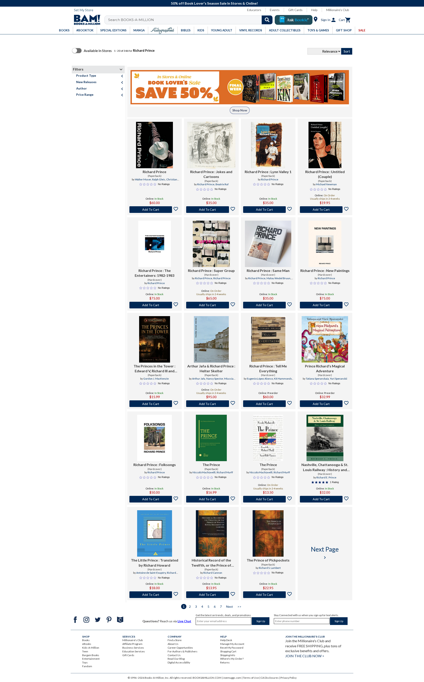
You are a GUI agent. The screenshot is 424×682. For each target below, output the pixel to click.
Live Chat (184, 621)
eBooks (86, 644)
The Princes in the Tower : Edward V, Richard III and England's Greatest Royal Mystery (154, 369)
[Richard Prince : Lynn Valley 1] (268, 145)
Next (229, 606)
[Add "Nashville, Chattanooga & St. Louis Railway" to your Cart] (325, 499)
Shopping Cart (228, 651)
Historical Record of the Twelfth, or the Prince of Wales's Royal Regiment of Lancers (211, 563)
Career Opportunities (180, 647)
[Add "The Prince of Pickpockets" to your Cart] (268, 594)
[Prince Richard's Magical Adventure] (325, 339)
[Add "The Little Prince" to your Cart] (154, 594)
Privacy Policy (288, 677)
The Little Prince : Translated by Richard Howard (154, 562)
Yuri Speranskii (338, 378)
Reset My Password (231, 647)
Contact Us (174, 655)
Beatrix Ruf (222, 184)
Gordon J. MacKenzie (156, 378)
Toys (85, 662)
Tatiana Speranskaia (317, 378)
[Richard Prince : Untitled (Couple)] (325, 145)
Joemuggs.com (232, 677)
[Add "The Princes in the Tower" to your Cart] (154, 403)
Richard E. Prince (326, 477)
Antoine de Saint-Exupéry (151, 572)
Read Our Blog (176, 658)
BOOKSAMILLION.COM (207, 677)
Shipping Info (227, 655)
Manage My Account (232, 644)
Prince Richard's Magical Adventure (325, 368)
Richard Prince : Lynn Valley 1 (268, 172)
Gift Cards (295, 10)
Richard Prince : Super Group (211, 270)
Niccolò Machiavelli (204, 472)
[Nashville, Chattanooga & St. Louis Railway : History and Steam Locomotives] (324, 438)
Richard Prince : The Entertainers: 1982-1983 (154, 272)
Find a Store (175, 640)
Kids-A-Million (90, 647)
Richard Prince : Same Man (268, 270)
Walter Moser (143, 179)
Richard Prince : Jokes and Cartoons (211, 174)
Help (314, 10)
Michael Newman (326, 184)
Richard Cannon (212, 572)
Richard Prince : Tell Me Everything (268, 368)
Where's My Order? (232, 658)
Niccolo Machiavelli (261, 472)
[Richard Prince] (154, 145)
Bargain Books (90, 655)
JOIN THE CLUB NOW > (304, 656)
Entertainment (91, 658)
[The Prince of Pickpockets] (268, 533)
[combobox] (191, 20)
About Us (173, 644)
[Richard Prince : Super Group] (211, 244)
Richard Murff (225, 472)
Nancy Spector (214, 378)
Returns (225, 662)
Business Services (133, 647)
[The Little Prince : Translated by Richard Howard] (154, 533)
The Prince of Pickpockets (268, 560)
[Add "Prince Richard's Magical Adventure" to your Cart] (325, 403)
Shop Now (239, 110)
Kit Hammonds (283, 378)
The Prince (211, 464)
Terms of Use (251, 677)
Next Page (325, 552)
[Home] (86, 20)
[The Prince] (211, 438)
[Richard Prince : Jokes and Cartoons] (211, 145)
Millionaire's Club (337, 10)
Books (86, 640)
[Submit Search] (267, 19)
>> (239, 606)
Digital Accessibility (179, 662)
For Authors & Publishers (182, 651)
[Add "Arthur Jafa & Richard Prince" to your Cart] (211, 403)
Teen (85, 651)
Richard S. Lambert (270, 567)
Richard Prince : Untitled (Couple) (325, 174)
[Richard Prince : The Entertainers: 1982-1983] (154, 244)
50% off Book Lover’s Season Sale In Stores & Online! (214, 3)
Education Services (133, 651)
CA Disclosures (270, 677)
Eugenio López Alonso (260, 378)
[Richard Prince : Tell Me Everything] (268, 339)
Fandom (87, 666)
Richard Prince (154, 172)
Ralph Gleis (158, 179)
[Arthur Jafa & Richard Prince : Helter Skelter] (211, 339)
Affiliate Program (132, 644)
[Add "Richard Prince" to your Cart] (154, 209)
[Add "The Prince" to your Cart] (211, 499)
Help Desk (226, 640)
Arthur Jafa (198, 378)
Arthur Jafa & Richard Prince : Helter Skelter (211, 368)
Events (275, 10)
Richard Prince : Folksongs (154, 464)
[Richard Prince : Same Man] (268, 244)
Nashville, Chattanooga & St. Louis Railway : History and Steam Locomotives (324, 467)
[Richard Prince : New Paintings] (325, 244)
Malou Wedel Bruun (278, 278)
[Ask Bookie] (293, 20)
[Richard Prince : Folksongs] (154, 438)
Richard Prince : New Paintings (325, 270)
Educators (254, 10)
